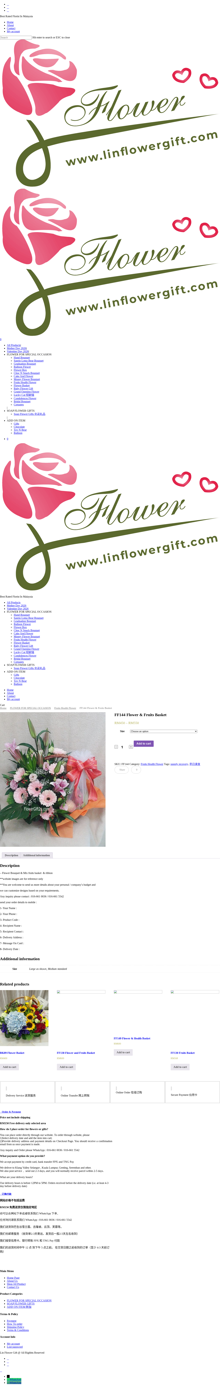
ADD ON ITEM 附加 (19, 1306)
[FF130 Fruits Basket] (195, 1018)
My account (13, 699)
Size (122, 731)
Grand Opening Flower (26, 648)
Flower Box (20, 627)
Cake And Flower (23, 633)
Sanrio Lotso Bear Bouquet (28, 617)
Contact (11, 696)
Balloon (18, 684)
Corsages (19, 661)
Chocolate (19, 677)
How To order (14, 1323)
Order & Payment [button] (11, 1112)
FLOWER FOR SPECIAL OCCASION (30, 708)
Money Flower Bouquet (27, 636)
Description (11, 855)
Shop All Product (16, 1284)
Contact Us (13, 1287)
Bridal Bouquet (22, 658)
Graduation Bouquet (25, 621)
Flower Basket (22, 642)
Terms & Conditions (18, 1330)
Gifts (16, 674)
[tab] (11, 855)
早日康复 (194, 764)
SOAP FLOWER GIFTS (21, 1303)
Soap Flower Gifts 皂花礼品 (29, 668)
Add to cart (143, 743)
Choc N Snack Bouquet (27, 630)
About (10, 693)
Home (10, 689)
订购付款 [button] (7, 1194)
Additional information (36, 855)
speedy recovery (179, 764)
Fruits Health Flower (25, 639)
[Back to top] (1, 1370)
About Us (12, 1280)
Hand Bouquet (22, 614)
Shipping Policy (15, 1327)
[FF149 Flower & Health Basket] (138, 1010)
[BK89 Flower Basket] (24, 1018)
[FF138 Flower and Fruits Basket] (81, 1018)
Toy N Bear (20, 680)
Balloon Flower (22, 624)
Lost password (15, 1346)
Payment (11, 1320)
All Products (13, 602)
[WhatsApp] (8, 1379)
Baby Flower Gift (23, 645)
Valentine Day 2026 (18, 608)
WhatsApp (15, 1379)
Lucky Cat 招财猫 (24, 652)
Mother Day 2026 (16, 605)
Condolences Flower (25, 655)
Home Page (13, 1277)
